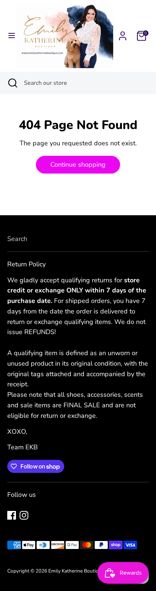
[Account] (122, 33)
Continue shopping (78, 164)
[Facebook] (11, 515)
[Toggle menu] (8, 35)
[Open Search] (12, 83)
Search (17, 238)
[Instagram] (24, 515)
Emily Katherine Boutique (76, 570)
